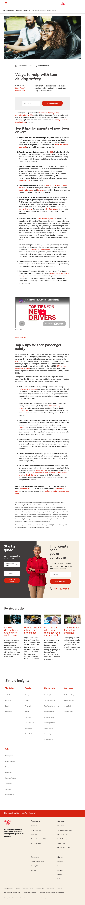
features (40, 190)
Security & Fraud (28, 888)
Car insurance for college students (71, 630)
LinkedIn (59, 874)
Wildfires (8, 789)
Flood (7, 767)
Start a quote (12, 580)
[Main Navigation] (5, 3)
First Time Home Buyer (51, 706)
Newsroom (34, 834)
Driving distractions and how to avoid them (11, 631)
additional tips (25, 489)
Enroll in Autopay (62, 838)
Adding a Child (49, 711)
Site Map (60, 888)
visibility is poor (24, 180)
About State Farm (36, 830)
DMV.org (22, 427)
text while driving (25, 209)
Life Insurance (29, 723)
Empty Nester (48, 739)
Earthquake (9, 756)
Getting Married (49, 700)
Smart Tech (67, 706)
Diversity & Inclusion (36, 866)
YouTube (59, 879)
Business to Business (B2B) (38, 838)
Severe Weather (10, 778)
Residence (8, 711)
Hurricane (8, 772)
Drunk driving (41, 470)
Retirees (33, 870)
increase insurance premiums (39, 249)
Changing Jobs (49, 717)
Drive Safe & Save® (51, 209)
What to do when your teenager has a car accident (52, 631)
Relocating (47, 734)
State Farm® (20, 89)
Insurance (28, 717)
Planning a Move (49, 723)
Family (7, 706)
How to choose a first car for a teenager (32, 630)
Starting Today (68, 711)
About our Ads (8, 888)
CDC (51, 152)
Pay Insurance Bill (62, 834)
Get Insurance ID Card (63, 847)
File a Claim (60, 825)
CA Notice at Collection (29, 892)
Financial (28, 706)
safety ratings (24, 190)
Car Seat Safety (69, 695)
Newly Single (48, 728)
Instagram (60, 870)
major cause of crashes (28, 389)
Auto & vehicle (10, 695)
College (27, 695)
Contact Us (34, 825)
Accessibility (50, 888)
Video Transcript (20, 337)
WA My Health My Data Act (12, 892)
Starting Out (48, 695)
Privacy (18, 888)
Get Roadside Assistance (64, 830)
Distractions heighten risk (46, 219)
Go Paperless (61, 843)
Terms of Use (40, 888)
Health (27, 711)
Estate (27, 700)
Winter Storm (9, 795)
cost (31, 190)
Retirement (28, 728)
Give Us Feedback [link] (36, 843)
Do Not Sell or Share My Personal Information (51, 892)
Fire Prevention (10, 761)
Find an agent (60, 581)
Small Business (30, 734)
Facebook (60, 861)
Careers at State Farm (37, 861)
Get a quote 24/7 (52, 103)
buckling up (23, 410)
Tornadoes (8, 783)
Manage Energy (69, 700)
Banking (8, 700)
